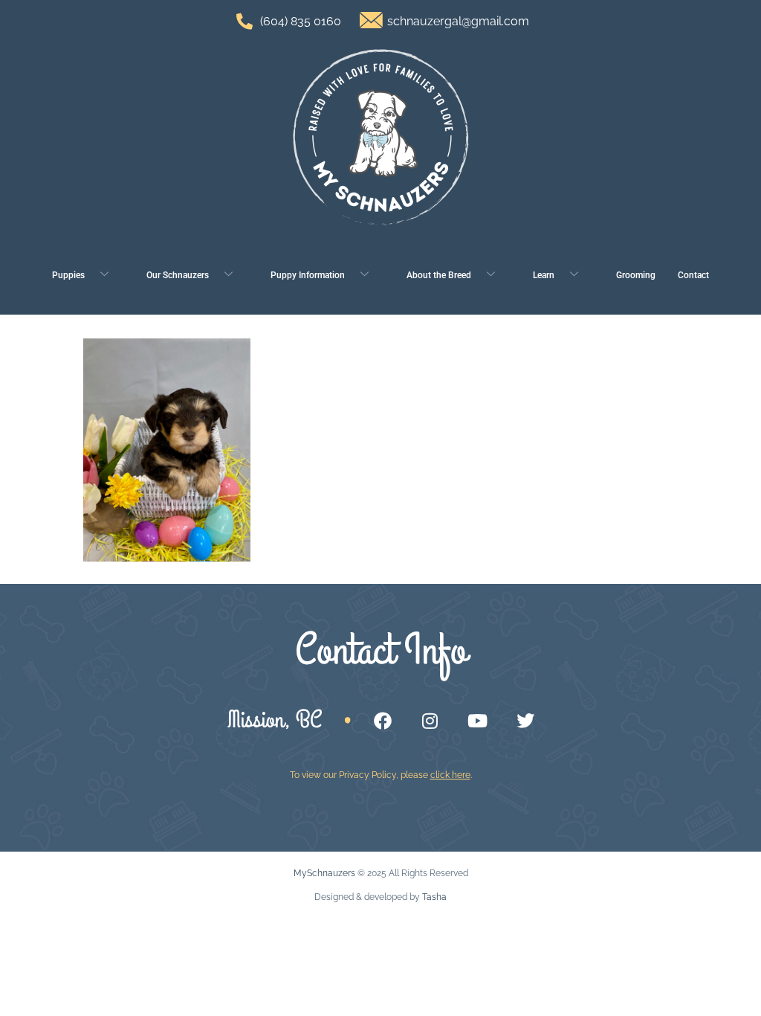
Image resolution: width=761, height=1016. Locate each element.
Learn (543, 275)
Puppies (68, 275)
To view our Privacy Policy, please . (381, 775)
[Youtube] (478, 720)
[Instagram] (430, 720)
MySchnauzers (324, 873)
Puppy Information (308, 275)
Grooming (635, 275)
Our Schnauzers (177, 275)
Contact (693, 275)
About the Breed (439, 275)
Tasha (434, 897)
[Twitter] (525, 720)
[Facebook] (382, 720)
